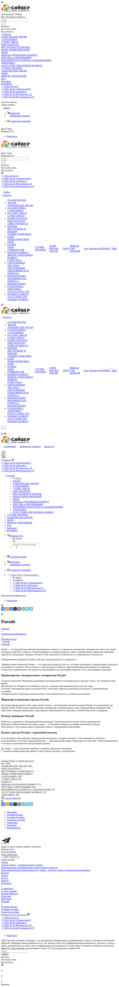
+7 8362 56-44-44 (17, 97)
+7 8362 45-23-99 (16, 94)
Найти (5, 954)
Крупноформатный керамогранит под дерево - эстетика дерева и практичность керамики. (46, 870)
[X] (15, 609)
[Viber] (19, 609)
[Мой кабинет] (2, 431)
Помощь (5, 901)
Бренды (5, 880)
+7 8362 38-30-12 (14, 91)
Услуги (4, 878)
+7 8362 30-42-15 (10, 86)
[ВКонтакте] (3, 609)
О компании (7, 888)
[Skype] (27, 609)
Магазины (6, 899)
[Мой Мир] (11, 609)
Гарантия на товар (10, 912)
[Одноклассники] (7, 609)
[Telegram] (31, 609)
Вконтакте (12, 136)
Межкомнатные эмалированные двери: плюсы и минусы (29, 867)
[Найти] (3, 23)
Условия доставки (10, 909)
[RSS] (2, 614)
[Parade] (5, 644)
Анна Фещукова (9, 854)
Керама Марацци (9, 893)
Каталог (17, 481)
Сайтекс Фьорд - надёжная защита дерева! (22, 865)
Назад (18, 478)
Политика (6, 896)
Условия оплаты (9, 907)
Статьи (4, 862)
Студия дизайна (9, 891)
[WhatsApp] (23, 609)
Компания (6, 883)
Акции (4, 875)
